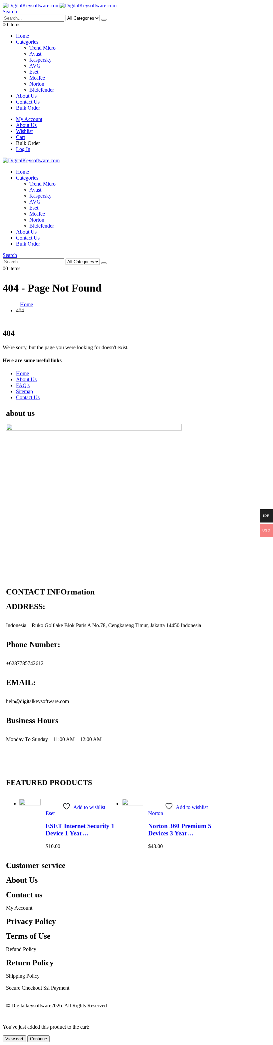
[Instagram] (14, 762)
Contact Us (28, 102)
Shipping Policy (23, 976)
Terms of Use (28, 936)
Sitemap (24, 391)
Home (22, 36)
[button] (10, 11)
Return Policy (30, 962)
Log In (23, 149)
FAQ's (23, 385)
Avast (35, 54)
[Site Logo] (60, 5)
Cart (20, 137)
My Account (29, 119)
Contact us (24, 894)
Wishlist (24, 131)
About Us (26, 96)
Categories (27, 42)
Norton (36, 84)
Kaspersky (40, 60)
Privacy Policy (31, 921)
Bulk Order (28, 108)
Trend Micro (42, 48)
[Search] (104, 20)
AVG (35, 66)
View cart (14, 1038)
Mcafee (37, 78)
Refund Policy (21, 949)
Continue (38, 1038)
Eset (33, 72)
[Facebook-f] (32, 762)
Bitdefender (41, 90)
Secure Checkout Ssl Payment (37, 988)
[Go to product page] (30, 813)
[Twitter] (50, 762)
